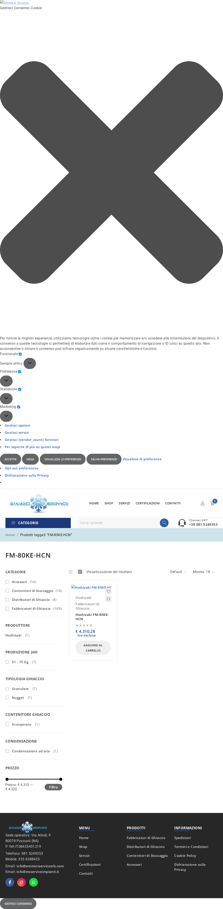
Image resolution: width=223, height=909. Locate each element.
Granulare (20, 688)
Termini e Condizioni (191, 846)
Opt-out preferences (22, 468)
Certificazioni (90, 864)
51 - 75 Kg (20, 662)
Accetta (11, 459)
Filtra (53, 787)
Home (10, 535)
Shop (83, 846)
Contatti (86, 873)
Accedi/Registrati (203, 503)
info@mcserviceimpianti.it (38, 871)
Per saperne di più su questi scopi (32, 447)
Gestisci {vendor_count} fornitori (31, 439)
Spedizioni (182, 838)
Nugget (18, 697)
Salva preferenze (104, 459)
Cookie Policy (185, 855)
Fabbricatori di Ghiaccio (37, 608)
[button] (111, 173)
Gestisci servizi (17, 432)
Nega (30, 459)
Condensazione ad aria (31, 751)
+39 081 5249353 (203, 524)
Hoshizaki (13, 635)
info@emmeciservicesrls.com (40, 866)
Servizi (84, 855)
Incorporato (21, 724)
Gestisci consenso (18, 904)
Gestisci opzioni (17, 425)
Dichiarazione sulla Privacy (27, 475)
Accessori (24, 582)
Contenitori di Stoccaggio (37, 590)
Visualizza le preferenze (62, 459)
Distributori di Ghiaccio (34, 599)
